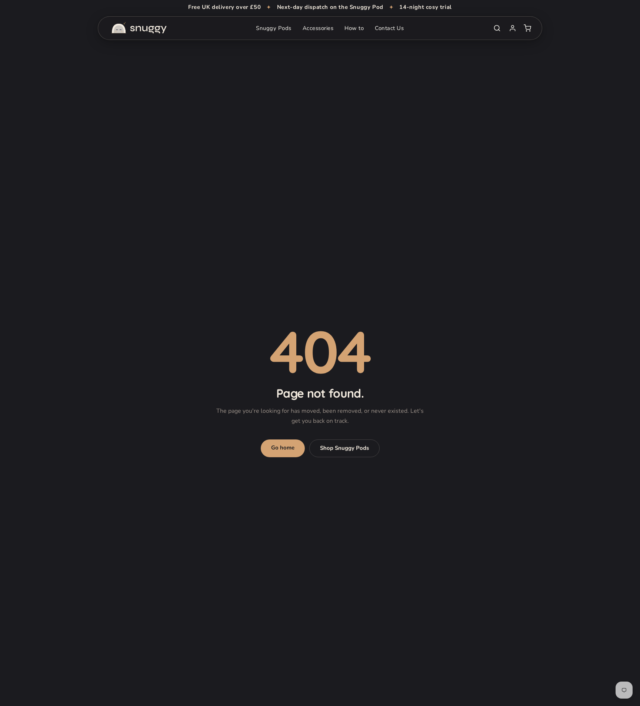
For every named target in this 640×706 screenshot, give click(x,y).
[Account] (512, 28)
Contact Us (389, 28)
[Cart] (527, 28)
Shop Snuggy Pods (344, 448)
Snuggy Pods (273, 28)
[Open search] (497, 28)
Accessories (318, 28)
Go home (282, 447)
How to (354, 28)
